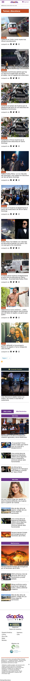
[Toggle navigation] (3, 1)
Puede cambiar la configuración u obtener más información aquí (12, 672)
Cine (18, 634)
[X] (17, 619)
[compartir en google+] (16, 44)
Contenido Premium (16, 369)
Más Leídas (7, 411)
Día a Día (4, 636)
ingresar (26, 2)
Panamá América (7, 632)
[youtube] (20, 619)
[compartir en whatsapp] (19, 44)
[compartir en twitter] (13, 44)
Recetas (4, 640)
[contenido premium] (15, 624)
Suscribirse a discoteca (1, 361)
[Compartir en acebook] (11, 44)
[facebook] (15, 619)
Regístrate (15, 627)
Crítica (4, 634)
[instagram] (22, 619)
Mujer (3, 638)
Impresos (19, 632)
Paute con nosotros (15, 629)
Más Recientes (21, 411)
